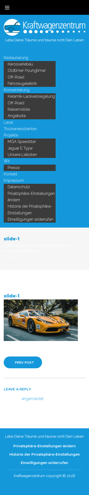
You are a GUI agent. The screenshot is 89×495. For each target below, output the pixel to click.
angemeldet (33, 398)
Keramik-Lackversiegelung (31, 96)
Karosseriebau (20, 64)
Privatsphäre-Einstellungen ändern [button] (31, 196)
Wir (7, 161)
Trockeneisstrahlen (20, 128)
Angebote (17, 115)
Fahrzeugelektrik (22, 83)
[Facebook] (40, 50)
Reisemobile (19, 109)
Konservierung (16, 90)
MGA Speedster (22, 141)
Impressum (14, 180)
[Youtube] (48, 50)
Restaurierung (16, 57)
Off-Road (16, 77)
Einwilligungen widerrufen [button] (30, 219)
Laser (8, 122)
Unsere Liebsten (22, 154)
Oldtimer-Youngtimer (27, 70)
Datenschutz (19, 187)
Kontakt (10, 174)
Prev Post (24, 362)
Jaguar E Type (20, 148)
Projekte (11, 135)
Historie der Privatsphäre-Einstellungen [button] (30, 209)
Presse (14, 167)
